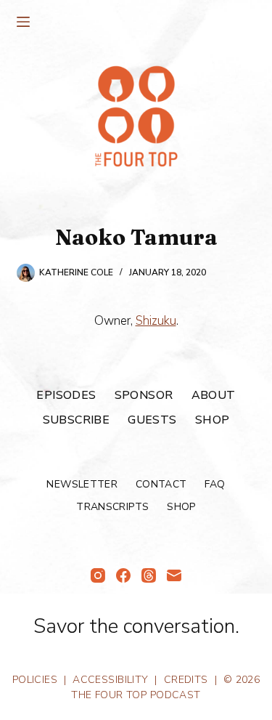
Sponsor (144, 395)
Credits (186, 680)
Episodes (66, 395)
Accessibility (110, 680)
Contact (161, 484)
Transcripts (112, 507)
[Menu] (23, 21)
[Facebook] (123, 575)
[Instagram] (98, 575)
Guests (152, 420)
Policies (34, 680)
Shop (212, 420)
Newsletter (82, 484)
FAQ (215, 484)
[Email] (174, 575)
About (213, 395)
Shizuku (156, 320)
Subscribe (76, 420)
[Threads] (148, 575)
